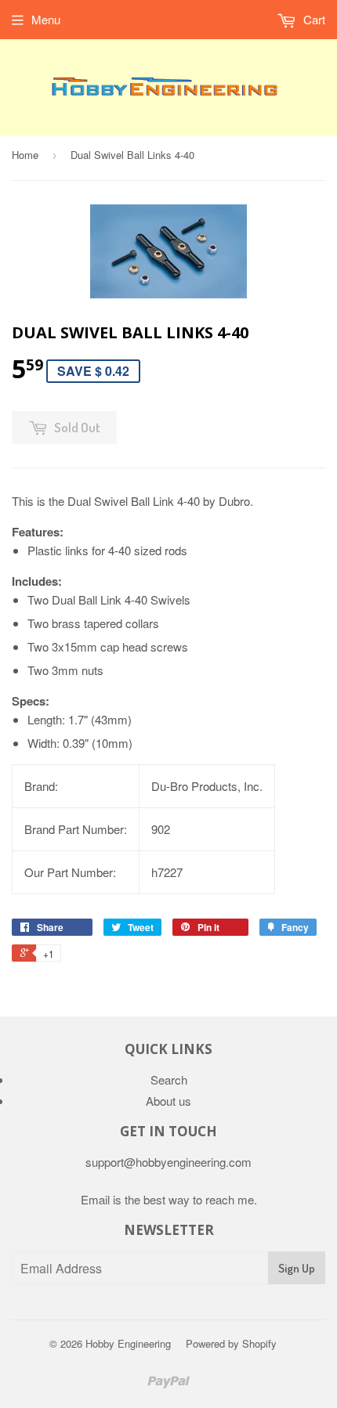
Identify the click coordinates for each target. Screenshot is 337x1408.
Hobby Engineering (128, 1343)
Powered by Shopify (231, 1343)
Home (25, 154)
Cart (312, 19)
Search (168, 1079)
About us (168, 1100)
